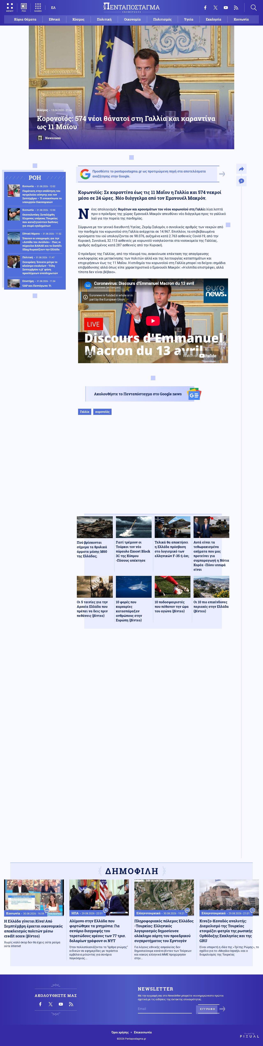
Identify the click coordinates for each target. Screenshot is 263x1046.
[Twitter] (215, 8)
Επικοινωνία (143, 1032)
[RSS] (236, 8)
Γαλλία (84, 412)
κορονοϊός (102, 412)
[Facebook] (205, 8)
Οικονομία (132, 19)
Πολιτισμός (162, 19)
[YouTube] (226, 8)
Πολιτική (104, 19)
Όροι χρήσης (120, 1032)
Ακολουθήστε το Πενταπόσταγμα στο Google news (138, 393)
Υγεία (188, 19)
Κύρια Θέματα (25, 19)
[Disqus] (153, 692)
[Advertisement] (153, 469)
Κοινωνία (241, 19)
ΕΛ (53, 7)
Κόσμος (78, 19)
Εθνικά (54, 19)
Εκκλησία (213, 19)
